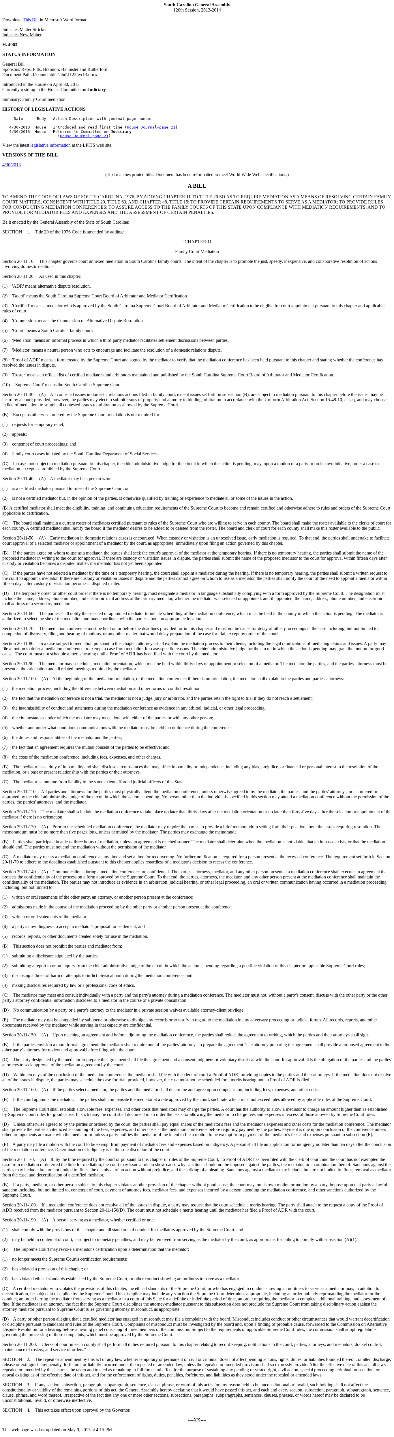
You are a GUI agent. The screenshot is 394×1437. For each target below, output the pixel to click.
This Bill (31, 19)
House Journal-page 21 (151, 127)
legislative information (50, 145)
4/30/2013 (11, 164)
